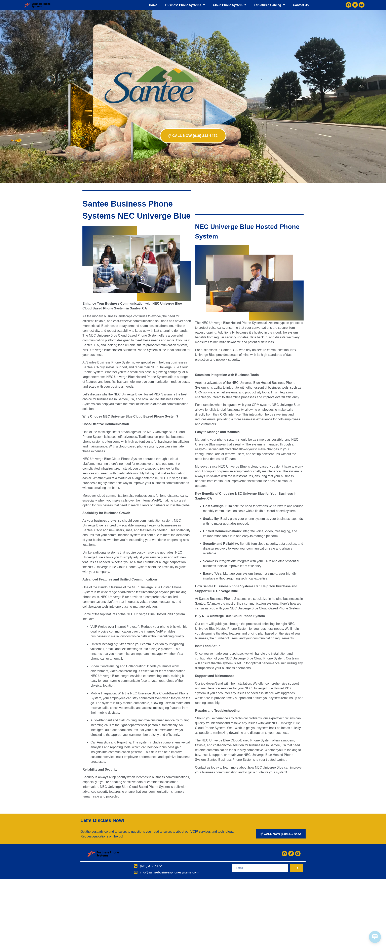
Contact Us (301, 5)
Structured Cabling (267, 5)
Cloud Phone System (227, 5)
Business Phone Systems (183, 5)
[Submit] (296, 868)
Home (153, 5)
